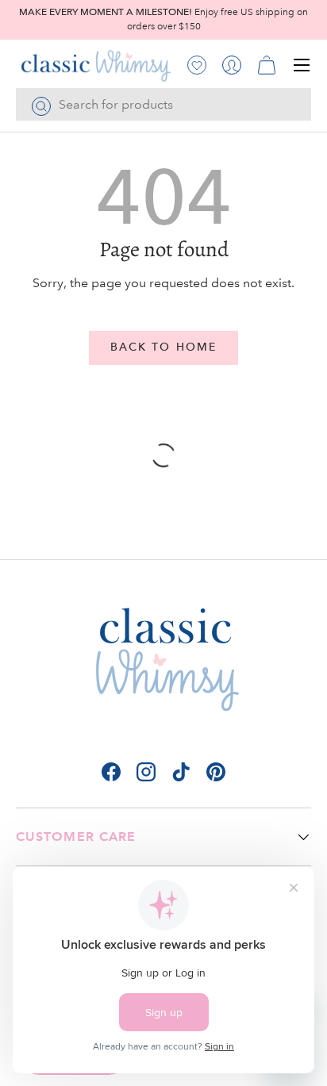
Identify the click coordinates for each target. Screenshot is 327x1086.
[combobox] (163, 104)
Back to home (163, 347)
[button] (266, 65)
